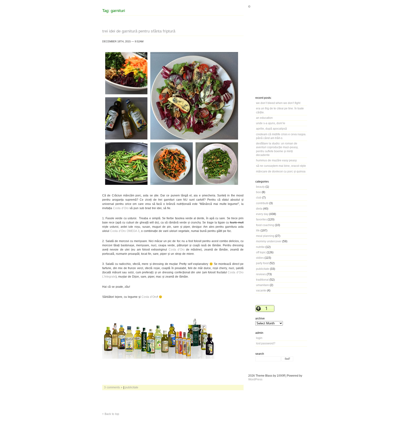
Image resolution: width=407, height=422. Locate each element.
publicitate (262, 268)
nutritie (260, 246)
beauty (260, 186)
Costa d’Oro (121, 208)
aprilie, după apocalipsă (271, 128)
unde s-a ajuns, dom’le (270, 123)
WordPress (255, 379)
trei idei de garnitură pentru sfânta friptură (138, 31)
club (258, 197)
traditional (262, 279)
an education (264, 117)
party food (262, 263)
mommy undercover (268, 241)
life (258, 230)
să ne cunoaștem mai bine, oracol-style (281, 165)
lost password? (265, 343)
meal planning (265, 235)
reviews (261, 274)
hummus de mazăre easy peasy (276, 160)
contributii (262, 203)
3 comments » (113, 387)
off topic (261, 252)
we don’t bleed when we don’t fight (278, 102)
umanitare (262, 285)
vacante (261, 290)
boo (258, 192)
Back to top (112, 413)
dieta (259, 208)
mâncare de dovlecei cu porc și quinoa (280, 171)
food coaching (265, 225)
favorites (261, 219)
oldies (260, 257)
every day (262, 213)
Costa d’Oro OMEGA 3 (124, 230)
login (259, 337)
